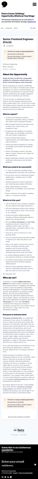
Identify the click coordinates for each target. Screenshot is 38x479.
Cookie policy (23, 434)
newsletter (7, 450)
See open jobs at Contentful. (15, 54)
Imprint (15, 473)
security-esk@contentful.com (18, 379)
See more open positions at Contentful (19, 417)
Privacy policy (14, 434)
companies (8, 28)
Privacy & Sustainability (26, 473)
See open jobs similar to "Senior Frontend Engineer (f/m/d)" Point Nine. (19, 57)
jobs (2, 28)
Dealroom (31, 22)
